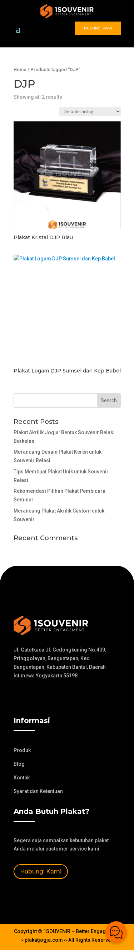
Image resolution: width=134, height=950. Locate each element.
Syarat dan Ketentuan (38, 791)
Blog (19, 764)
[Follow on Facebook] (19, 696)
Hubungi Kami (98, 28)
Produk (22, 750)
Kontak (22, 777)
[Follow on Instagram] (48, 696)
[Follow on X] (33, 696)
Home (20, 69)
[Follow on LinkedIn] (62, 696)
